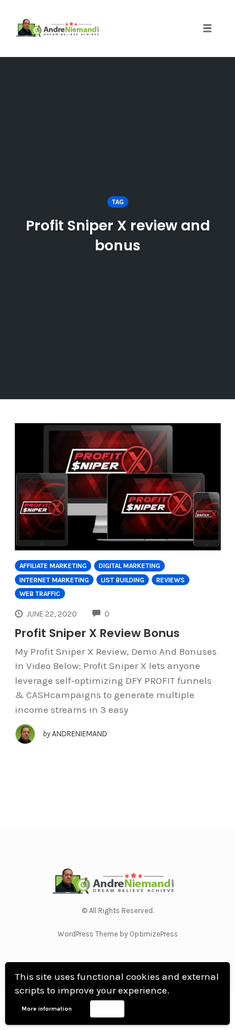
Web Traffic (39, 594)
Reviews (170, 580)
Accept (107, 1008)
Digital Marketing (129, 566)
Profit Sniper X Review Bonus (97, 633)
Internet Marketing (54, 580)
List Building (122, 580)
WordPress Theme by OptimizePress (118, 934)
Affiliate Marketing (53, 566)
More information (47, 1008)
